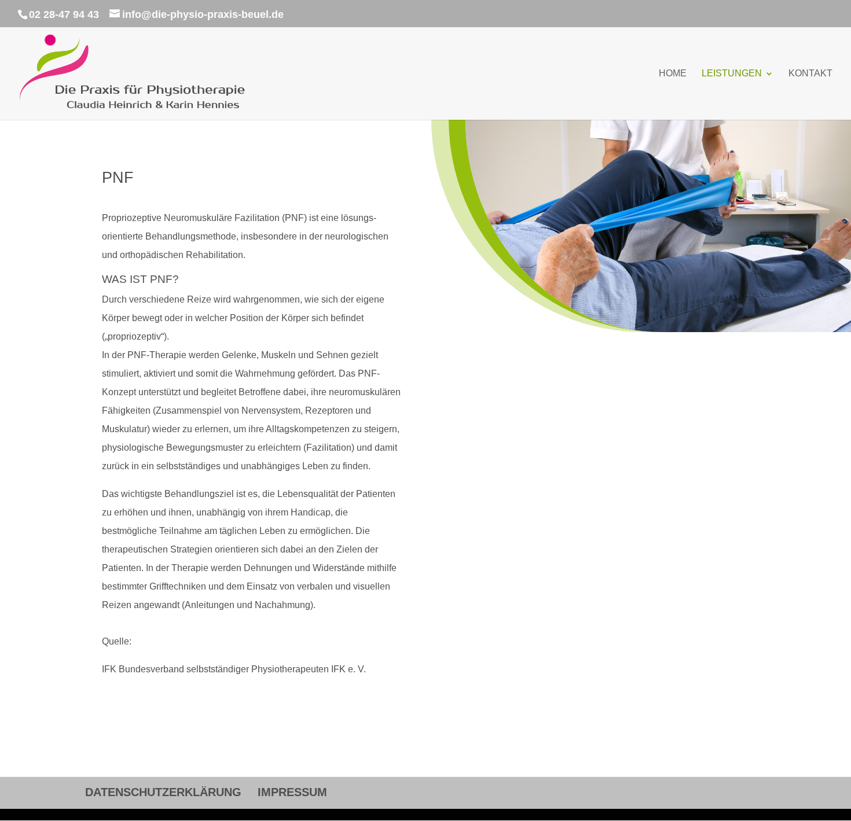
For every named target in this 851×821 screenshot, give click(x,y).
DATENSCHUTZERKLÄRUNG (163, 792)
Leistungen (732, 73)
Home (673, 73)
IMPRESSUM (292, 792)
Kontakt (810, 73)
